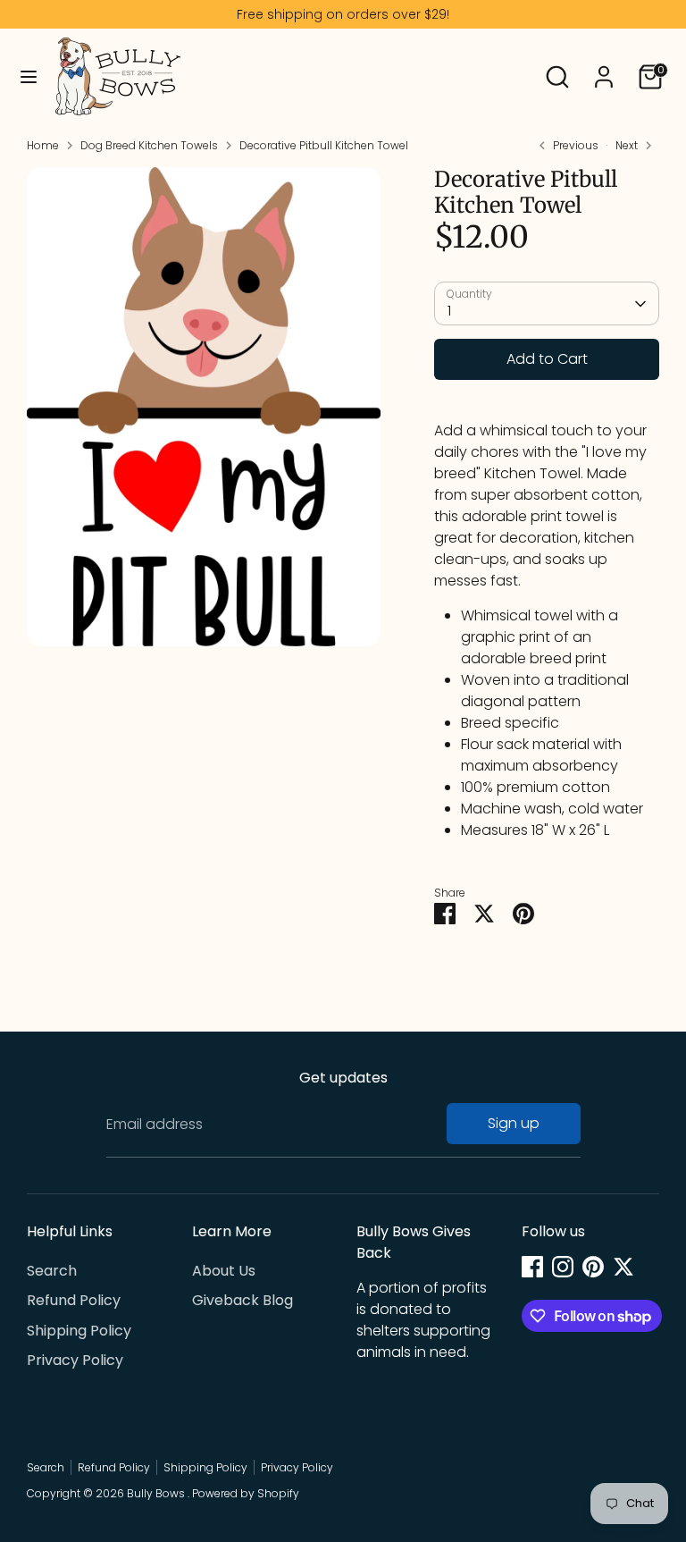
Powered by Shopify (245, 1493)
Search (52, 1270)
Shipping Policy (79, 1330)
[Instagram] (562, 1266)
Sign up (514, 1123)
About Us (223, 1270)
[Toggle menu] (28, 77)
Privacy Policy (75, 1360)
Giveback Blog (242, 1300)
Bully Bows (157, 1493)
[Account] (604, 69)
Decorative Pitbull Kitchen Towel (323, 145)
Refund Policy (74, 1300)
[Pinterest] (593, 1266)
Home (43, 145)
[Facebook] (532, 1266)
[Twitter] (623, 1266)
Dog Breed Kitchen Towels (149, 145)
